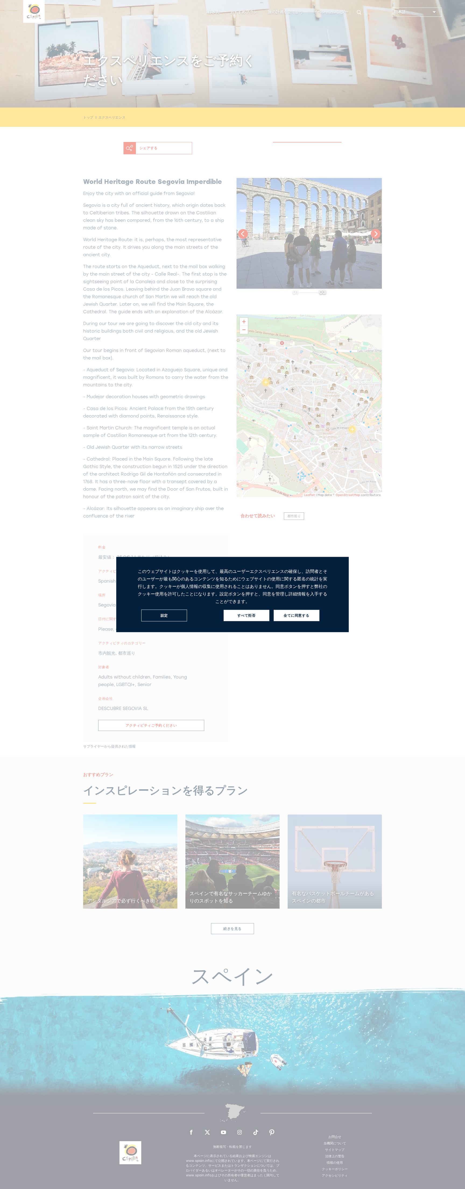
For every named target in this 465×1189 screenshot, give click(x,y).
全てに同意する (296, 615)
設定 (164, 615)
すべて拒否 (246, 615)
